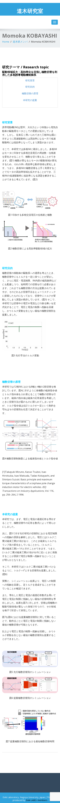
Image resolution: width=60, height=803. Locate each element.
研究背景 (30, 80)
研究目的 (30, 86)
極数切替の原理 (30, 93)
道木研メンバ (20, 41)
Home (5, 41)
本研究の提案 (30, 100)
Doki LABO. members (36, 800)
